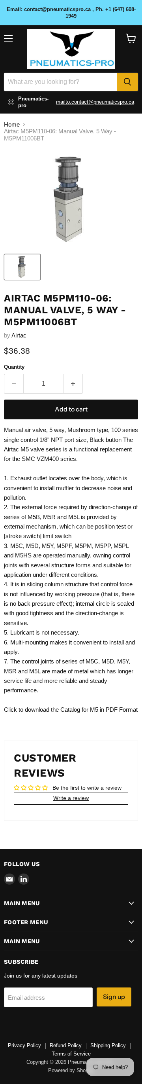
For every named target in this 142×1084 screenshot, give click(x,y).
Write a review (71, 798)
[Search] (127, 82)
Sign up (114, 997)
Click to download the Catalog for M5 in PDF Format (71, 709)
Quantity (14, 367)
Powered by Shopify (71, 1070)
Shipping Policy (108, 1045)
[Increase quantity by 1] (73, 384)
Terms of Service (71, 1054)
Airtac (18, 335)
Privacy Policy (24, 1045)
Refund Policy (66, 1045)
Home (12, 124)
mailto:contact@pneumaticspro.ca (95, 102)
